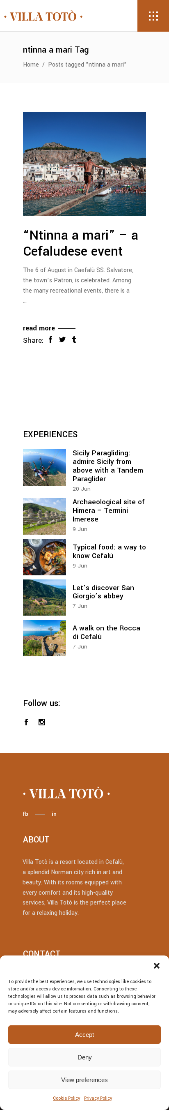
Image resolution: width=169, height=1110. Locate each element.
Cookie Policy (66, 1098)
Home (31, 64)
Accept (84, 1034)
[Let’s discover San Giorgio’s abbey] (44, 597)
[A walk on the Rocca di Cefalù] (44, 638)
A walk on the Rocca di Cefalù (106, 632)
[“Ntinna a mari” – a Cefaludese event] (84, 164)
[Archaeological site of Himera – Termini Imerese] (44, 516)
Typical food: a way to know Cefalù (109, 551)
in (54, 814)
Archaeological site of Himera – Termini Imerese (109, 510)
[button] (157, 966)
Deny (85, 1057)
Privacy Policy (98, 1098)
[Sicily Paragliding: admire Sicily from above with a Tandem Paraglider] (44, 467)
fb (25, 814)
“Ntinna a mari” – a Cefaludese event (80, 243)
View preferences (84, 1079)
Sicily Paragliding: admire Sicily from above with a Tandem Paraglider (108, 466)
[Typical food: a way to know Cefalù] (44, 557)
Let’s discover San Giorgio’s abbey (103, 592)
